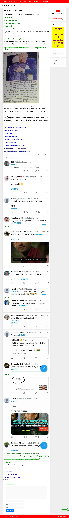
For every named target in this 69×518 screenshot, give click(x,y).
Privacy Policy (59, 516)
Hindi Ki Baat (9, 5)
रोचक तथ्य (10, 1)
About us (54, 516)
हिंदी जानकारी (29, 1)
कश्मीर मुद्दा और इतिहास (9, 471)
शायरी (20, 1)
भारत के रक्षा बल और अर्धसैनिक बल (11, 474)
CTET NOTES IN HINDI (45, 1)
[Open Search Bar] (64, 1)
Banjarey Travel (57, 13)
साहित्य (5, 1)
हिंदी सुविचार (15, 1)
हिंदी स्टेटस (24, 1)
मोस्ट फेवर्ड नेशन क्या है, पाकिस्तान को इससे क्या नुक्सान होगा (15, 465)
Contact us (64, 516)
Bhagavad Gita (36, 1)
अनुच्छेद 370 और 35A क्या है (10, 468)
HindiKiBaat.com (8, 516)
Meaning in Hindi (8, 479)
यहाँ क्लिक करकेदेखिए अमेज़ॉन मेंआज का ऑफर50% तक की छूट (58, 37)
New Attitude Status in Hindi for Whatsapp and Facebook (17, 151)
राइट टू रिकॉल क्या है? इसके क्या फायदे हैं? (12, 477)
